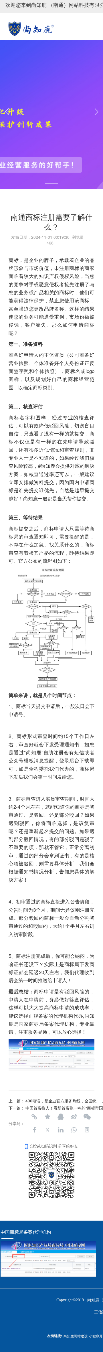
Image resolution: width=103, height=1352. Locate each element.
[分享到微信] (87, 1117)
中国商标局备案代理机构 (26, 1232)
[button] (51, 183)
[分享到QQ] (61, 1117)
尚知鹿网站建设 (76, 1335)
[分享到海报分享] (87, 1130)
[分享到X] (47, 1130)
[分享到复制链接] (34, 1117)
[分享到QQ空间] (47, 1117)
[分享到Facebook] (34, 1130)
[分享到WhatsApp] (74, 1130)
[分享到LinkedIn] (61, 1130)
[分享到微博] (74, 1117)
